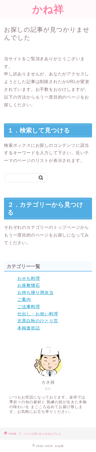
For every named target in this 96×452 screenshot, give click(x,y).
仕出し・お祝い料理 (37, 314)
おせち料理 (28, 278)
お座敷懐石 (28, 285)
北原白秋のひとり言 (37, 321)
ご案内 (24, 299)
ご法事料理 (28, 306)
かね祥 (48, 9)
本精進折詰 (28, 328)
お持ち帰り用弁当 (35, 292)
